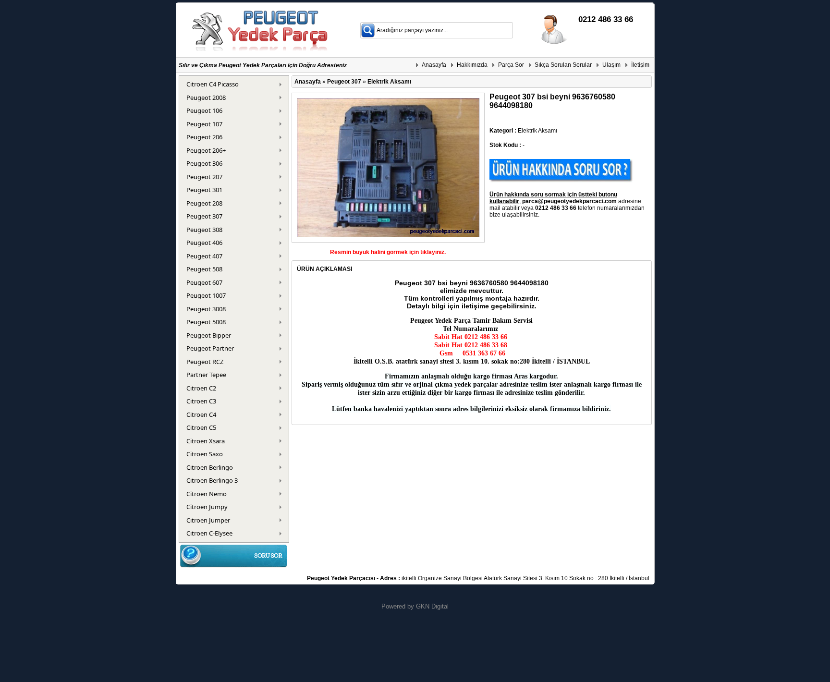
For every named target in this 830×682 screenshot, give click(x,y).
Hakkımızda (472, 64)
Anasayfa (434, 64)
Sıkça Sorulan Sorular (563, 64)
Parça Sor (511, 64)
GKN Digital (432, 606)
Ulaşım (611, 64)
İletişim (640, 64)
